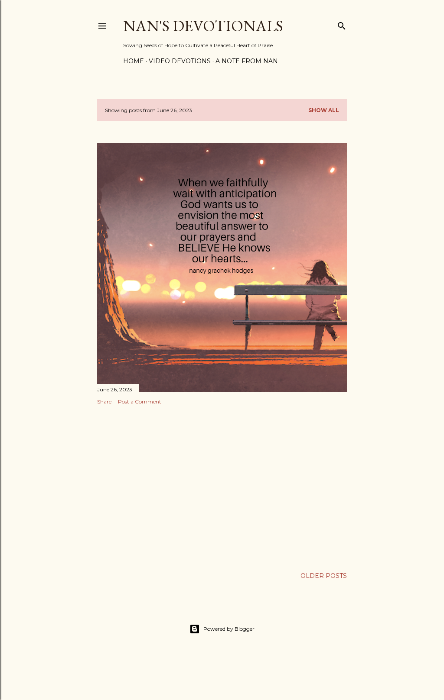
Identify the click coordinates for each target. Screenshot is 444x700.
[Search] (341, 24)
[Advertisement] (222, 487)
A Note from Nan (246, 61)
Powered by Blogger (229, 629)
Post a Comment (139, 401)
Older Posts (323, 576)
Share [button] (104, 401)
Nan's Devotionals (203, 26)
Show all (323, 110)
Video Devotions (180, 61)
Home (133, 61)
